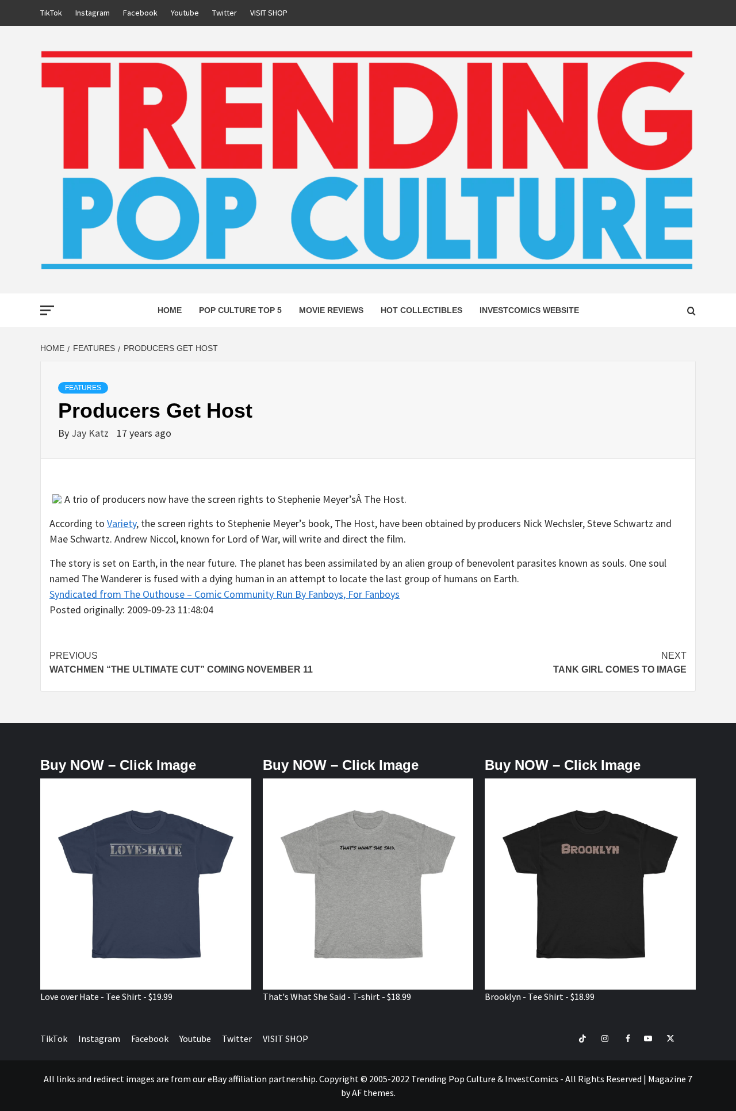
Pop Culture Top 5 (240, 310)
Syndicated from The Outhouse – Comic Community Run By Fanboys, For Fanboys (224, 594)
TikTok (51, 12)
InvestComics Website (529, 310)
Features (83, 388)
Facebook (140, 12)
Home (170, 310)
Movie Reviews (331, 310)
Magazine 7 (670, 1079)
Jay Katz (91, 433)
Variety (121, 523)
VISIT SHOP (269, 12)
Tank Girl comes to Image (620, 662)
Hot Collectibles (421, 310)
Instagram (92, 12)
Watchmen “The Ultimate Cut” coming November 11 (181, 662)
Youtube (185, 12)
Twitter (224, 12)
